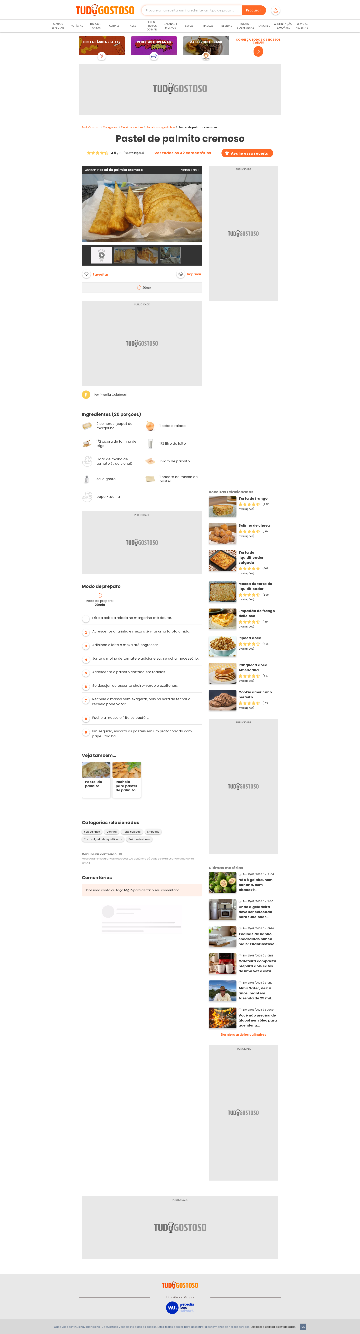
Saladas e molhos (171, 25)
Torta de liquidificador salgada (251, 557)
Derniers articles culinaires (243, 1034)
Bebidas (226, 26)
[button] (188, 274)
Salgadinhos (92, 831)
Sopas (189, 26)
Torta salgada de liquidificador (103, 839)
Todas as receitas (302, 25)
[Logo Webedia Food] (180, 1307)
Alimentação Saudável (283, 25)
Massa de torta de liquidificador (255, 586)
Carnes (114, 26)
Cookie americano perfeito (255, 695)
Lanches (264, 26)
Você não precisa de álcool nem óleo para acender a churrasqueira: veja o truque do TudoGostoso (258, 1020)
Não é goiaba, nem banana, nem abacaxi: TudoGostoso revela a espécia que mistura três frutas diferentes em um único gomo (257, 884)
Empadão (153, 831)
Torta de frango (253, 498)
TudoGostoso (90, 127)
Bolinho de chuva (139, 839)
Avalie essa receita (250, 153)
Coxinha (111, 831)
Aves (133, 26)
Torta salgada (132, 831)
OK (303, 1326)
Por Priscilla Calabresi (110, 395)
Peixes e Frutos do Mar (152, 25)
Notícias (77, 26)
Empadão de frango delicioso (257, 613)
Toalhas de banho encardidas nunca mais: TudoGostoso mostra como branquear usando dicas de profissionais (256, 939)
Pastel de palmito (93, 784)
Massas (208, 26)
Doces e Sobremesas (245, 25)
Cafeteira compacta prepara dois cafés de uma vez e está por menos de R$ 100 (257, 966)
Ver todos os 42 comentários (182, 153)
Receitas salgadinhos (161, 127)
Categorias (110, 127)
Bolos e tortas (95, 25)
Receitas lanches (132, 127)
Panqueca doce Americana (253, 668)
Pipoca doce (250, 638)
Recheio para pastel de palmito (126, 786)
